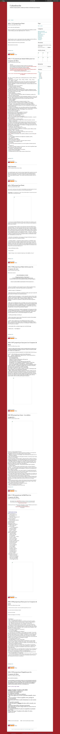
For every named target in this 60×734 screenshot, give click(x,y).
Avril (39, 75)
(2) (39, 39)
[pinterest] (34, 0)
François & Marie (13, 733)
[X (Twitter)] (32, 0)
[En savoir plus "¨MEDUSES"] (40, 54)
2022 (38, 82)
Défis (12, 50)
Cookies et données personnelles (42, 733)
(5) (40, 37)
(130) (41, 31)
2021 (38, 83)
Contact (27, 733)
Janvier (40, 78)
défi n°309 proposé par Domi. (16, 185)
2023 (38, 81)
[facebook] (31, 0)
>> (32, 729)
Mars (39, 76)
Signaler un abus (31, 733)
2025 (38, 79)
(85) (39, 33)
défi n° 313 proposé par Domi (16, 23)
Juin (39, 73)
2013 (38, 90)
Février (40, 77)
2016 (38, 87)
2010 (38, 93)
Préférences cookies (49, 733)
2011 (38, 92)
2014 (38, 89)
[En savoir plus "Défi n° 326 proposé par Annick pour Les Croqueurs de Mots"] (45, 59)
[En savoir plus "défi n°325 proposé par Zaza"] (49, 59)
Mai (39, 74)
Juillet (40, 72)
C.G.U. (36, 733)
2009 (38, 94)
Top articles (23, 733)
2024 (38, 80)
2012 (38, 91)
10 (29, 729)
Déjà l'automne (12, 166)
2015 (38, 88)
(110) (42, 32)
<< (12, 729)
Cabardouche (15, 5)
